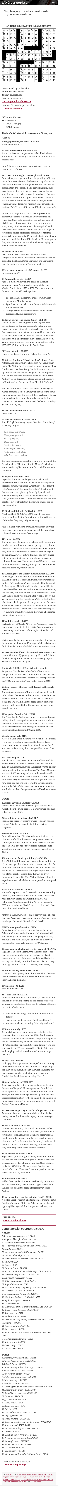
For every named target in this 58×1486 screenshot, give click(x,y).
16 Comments (36, 1482)
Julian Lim (9, 1474)
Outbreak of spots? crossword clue (34, 1479)
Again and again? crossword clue (29, 1474)
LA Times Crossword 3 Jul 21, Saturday (29, 25)
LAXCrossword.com (16, 2)
